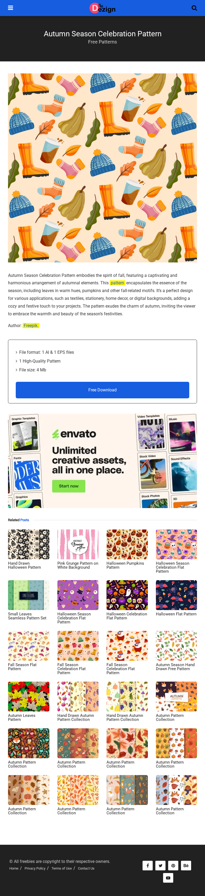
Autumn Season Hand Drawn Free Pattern (175, 666)
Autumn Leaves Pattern (22, 717)
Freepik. (31, 325)
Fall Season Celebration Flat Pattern (71, 668)
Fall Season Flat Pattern (22, 666)
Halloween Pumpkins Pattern (125, 565)
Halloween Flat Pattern (176, 614)
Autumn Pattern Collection (170, 717)
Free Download (102, 389)
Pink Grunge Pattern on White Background (77, 565)
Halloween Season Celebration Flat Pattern (172, 567)
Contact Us (86, 868)
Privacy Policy (35, 868)
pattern (117, 282)
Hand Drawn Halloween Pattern (24, 565)
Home (13, 868)
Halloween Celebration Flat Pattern (127, 616)
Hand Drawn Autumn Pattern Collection (75, 717)
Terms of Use (62, 868)
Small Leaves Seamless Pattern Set (27, 616)
